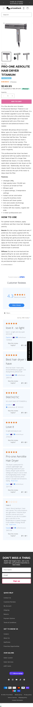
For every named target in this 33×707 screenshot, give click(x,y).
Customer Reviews (10, 602)
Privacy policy (28, 694)
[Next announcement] (30, 3)
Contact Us (7, 598)
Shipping (6, 610)
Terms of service (12, 697)
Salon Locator (8, 658)
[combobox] (16, 15)
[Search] (29, 15)
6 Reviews (13, 82)
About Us (7, 638)
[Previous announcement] (3, 3)
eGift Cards (7, 666)
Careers (6, 634)
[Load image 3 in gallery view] (26, 56)
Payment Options (9, 618)
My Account (7, 606)
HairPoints (7, 642)
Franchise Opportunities (11, 646)
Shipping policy (23, 697)
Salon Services (8, 662)
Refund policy (18, 694)
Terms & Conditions (10, 622)
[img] (2, 81)
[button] (4, 8)
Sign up (16, 581)
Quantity (4, 92)
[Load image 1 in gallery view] (6, 56)
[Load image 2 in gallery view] (16, 56)
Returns (6, 614)
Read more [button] (14, 481)
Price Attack (9, 694)
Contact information (17, 700)
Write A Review (16, 305)
